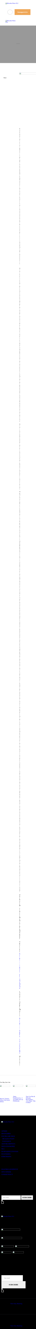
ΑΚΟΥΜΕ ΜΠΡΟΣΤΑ (8, 1144)
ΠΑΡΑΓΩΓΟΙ (6, 1141)
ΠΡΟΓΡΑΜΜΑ (6, 1133)
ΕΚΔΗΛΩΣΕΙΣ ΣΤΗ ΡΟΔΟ (9, 1151)
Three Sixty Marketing (16, 1303)
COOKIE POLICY (7, 1174)
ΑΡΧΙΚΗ (4, 1131)
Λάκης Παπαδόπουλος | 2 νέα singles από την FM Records (18, 1099)
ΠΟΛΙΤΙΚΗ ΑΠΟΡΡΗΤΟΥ (9, 1169)
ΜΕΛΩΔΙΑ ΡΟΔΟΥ (8, 1139)
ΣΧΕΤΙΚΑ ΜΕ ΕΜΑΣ (8, 1136)
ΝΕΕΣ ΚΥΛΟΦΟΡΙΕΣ (8, 1146)
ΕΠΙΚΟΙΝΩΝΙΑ (6, 1156)
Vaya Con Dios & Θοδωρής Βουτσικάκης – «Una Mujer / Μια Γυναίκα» (30, 1099)
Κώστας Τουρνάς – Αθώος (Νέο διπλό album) (5, 1100)
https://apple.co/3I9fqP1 (19, 1036)
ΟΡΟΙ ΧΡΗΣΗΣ (6, 1172)
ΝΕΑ (3, 1149)
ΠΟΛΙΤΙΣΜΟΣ (6, 1154)
